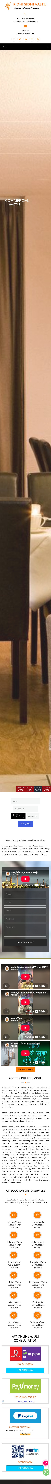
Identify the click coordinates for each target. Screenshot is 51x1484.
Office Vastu (29, 788)
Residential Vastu (21, 788)
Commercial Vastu (38, 788)
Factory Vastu (47, 788)
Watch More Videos (25, 1069)
